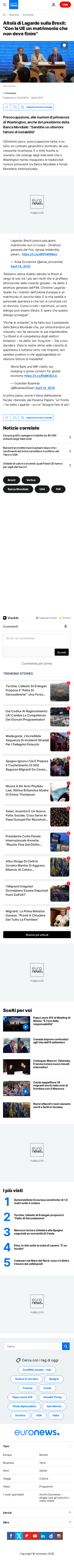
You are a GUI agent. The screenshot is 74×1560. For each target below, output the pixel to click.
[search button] (66, 1346)
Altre (6, 1522)
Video (6, 1486)
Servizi (7, 1512)
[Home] (4, 14)
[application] (37, 62)
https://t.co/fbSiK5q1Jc (40, 376)
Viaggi (7, 1478)
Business (14, 15)
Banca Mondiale (18, 489)
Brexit (11, 480)
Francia (27, 1388)
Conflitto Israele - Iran (37, 1369)
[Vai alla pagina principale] (13, 4)
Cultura (43, 1478)
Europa (7, 1454)
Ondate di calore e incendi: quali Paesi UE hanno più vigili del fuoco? (33, 465)
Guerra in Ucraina (26, 1378)
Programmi (46, 1486)
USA (42, 489)
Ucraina (20, 1415)
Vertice (30, 480)
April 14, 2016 (20, 266)
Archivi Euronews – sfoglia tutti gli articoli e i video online (54, 1497)
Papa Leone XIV (22, 1397)
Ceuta (47, 1388)
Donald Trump (52, 1397)
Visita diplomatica (24, 1406)
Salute (43, 1470)
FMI (58, 489)
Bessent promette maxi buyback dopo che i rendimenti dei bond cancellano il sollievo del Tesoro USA (31, 451)
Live (65, 4)
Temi (6, 1446)
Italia (56, 1415)
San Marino (54, 1406)
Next (6, 1470)
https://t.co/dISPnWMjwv (39, 254)
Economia (28, 15)
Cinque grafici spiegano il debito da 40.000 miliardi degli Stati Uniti (29, 437)
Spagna (54, 1378)
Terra (42, 1462)
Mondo (43, 1454)
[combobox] (37, 1346)
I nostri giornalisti (13, 1494)
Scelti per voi (17, 1010)
